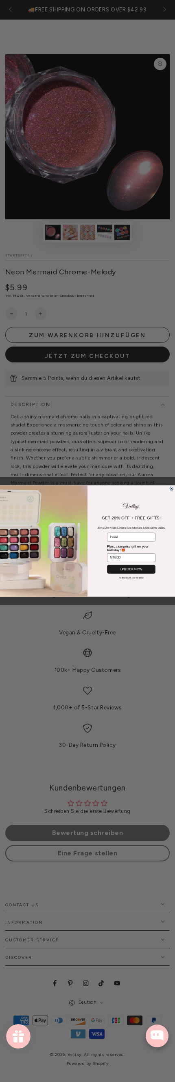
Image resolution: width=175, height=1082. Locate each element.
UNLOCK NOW (131, 569)
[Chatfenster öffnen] (157, 1036)
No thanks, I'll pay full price (131, 577)
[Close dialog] (171, 489)
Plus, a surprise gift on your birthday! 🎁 (128, 548)
